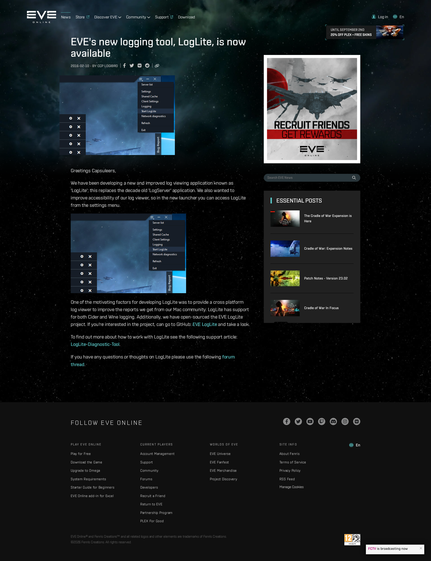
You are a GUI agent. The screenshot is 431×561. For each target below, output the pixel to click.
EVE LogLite (205, 324)
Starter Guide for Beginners (92, 487)
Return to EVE (151, 504)
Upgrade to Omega (85, 470)
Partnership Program (156, 513)
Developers (149, 487)
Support (146, 462)
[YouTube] (310, 421)
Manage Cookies (291, 487)
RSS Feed (287, 479)
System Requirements (88, 479)
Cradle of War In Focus (321, 308)
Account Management (157, 454)
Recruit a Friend (152, 496)
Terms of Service (292, 462)
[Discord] (333, 421)
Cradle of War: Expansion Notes (328, 248)
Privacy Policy (290, 470)
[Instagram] (345, 421)
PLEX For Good (152, 521)
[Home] (41, 22)
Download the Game (86, 462)
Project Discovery (223, 479)
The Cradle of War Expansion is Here (328, 218)
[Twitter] (298, 421)
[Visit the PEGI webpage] (352, 539)
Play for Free (81, 454)
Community (149, 470)
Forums (146, 479)
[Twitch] (321, 421)
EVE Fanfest (219, 462)
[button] (421, 548)
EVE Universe (220, 454)
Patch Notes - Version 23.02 (326, 278)
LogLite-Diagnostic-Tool (95, 344)
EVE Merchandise (223, 470)
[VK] (356, 421)
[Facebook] (286, 421)
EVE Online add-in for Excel (92, 496)
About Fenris (289, 454)
